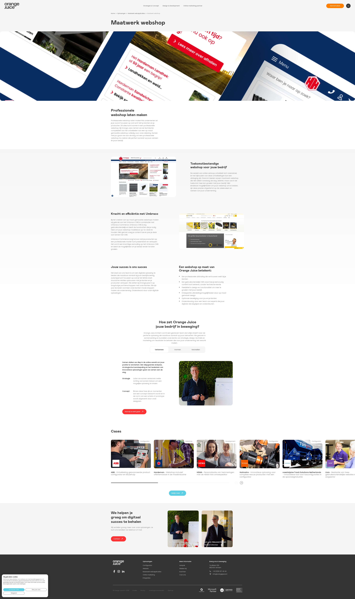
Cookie (134, 590)
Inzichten (182, 572)
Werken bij (183, 568)
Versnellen (195, 349)
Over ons (182, 575)
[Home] (11, 6)
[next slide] (241, 482)
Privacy (143, 590)
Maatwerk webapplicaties (136, 13)
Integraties (146, 578)
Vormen (177, 349)
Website (146, 568)
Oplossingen (121, 13)
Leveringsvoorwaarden (156, 590)
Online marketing (149, 575)
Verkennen (159, 349)
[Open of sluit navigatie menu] (348, 6)
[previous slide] (236, 482)
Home (113, 13)
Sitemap (170, 590)
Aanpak (182, 565)
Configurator (147, 565)
